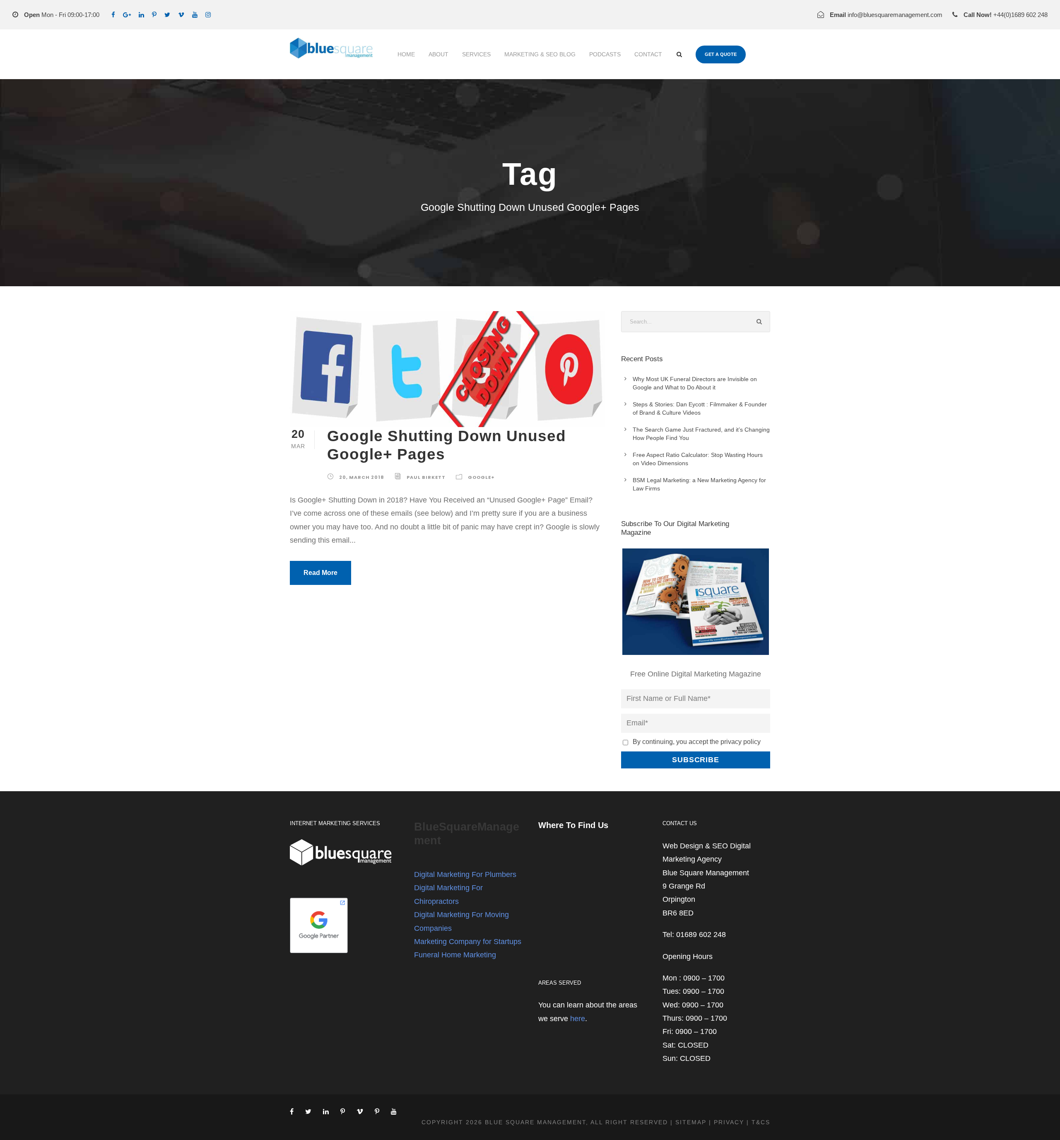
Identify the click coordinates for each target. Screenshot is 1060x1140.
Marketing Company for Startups (467, 941)
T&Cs (761, 1122)
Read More (320, 572)
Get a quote (721, 54)
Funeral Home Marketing (455, 955)
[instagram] (208, 14)
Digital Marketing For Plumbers (465, 874)
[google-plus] (127, 14)
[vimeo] (181, 14)
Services (476, 54)
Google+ (481, 477)
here (577, 1018)
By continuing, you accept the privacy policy (697, 741)
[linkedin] (141, 14)
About (438, 54)
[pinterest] (154, 14)
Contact (648, 54)
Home (406, 54)
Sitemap (690, 1122)
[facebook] (113, 14)
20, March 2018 (361, 477)
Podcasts (605, 54)
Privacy (729, 1122)
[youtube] (195, 14)
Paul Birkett (426, 477)
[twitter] (167, 14)
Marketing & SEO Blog (540, 54)
